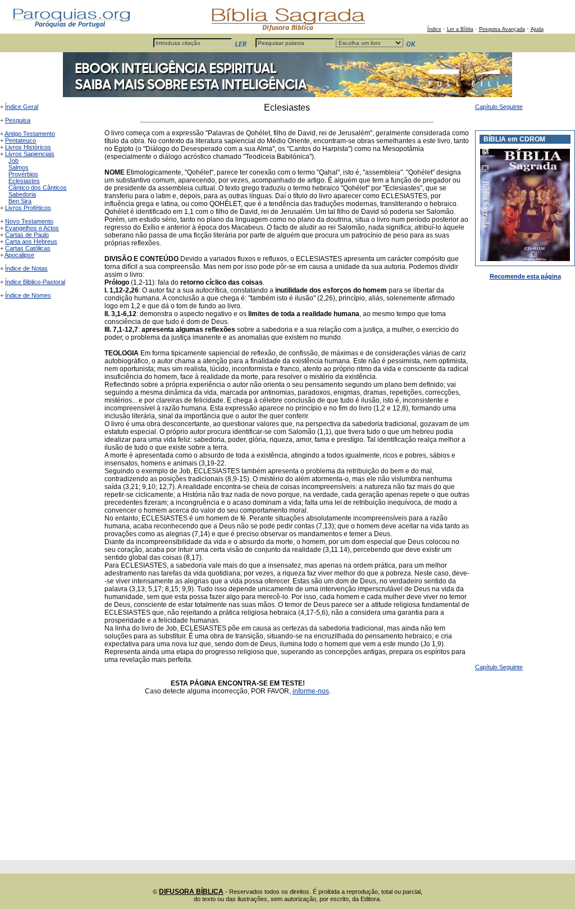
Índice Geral (21, 106)
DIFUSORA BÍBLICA (191, 892)
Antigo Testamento (29, 133)
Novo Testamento (29, 221)
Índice (434, 29)
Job (13, 160)
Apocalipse (19, 255)
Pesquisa (17, 120)
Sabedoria (22, 194)
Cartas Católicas (28, 248)
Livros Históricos (28, 147)
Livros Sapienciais (29, 153)
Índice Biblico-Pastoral (35, 281)
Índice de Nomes (28, 295)
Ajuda (537, 29)
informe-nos (311, 691)
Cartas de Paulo (27, 234)
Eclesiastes (24, 180)
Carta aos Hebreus (31, 241)
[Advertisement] (286, 781)
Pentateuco (20, 140)
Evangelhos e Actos (32, 228)
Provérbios (23, 174)
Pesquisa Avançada (502, 29)
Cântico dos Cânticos (37, 187)
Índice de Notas (26, 268)
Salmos (18, 167)
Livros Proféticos (28, 207)
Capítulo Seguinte (499, 106)
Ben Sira (19, 201)
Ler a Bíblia (460, 29)
